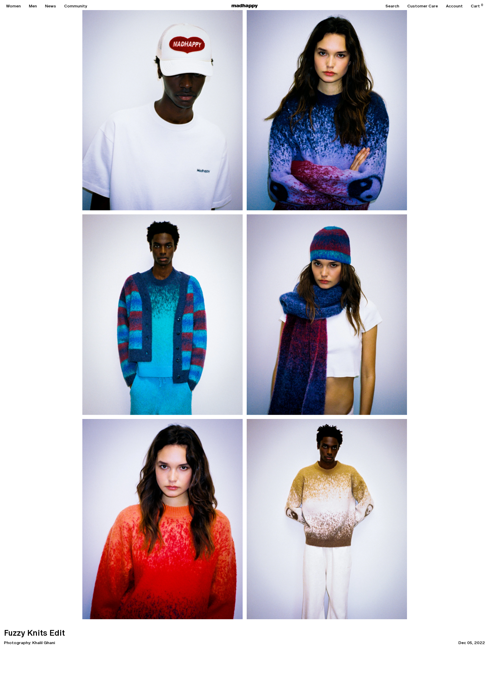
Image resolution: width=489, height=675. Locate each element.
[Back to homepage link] (245, 6)
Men (33, 6)
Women (13, 6)
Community (75, 6)
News (50, 6)
